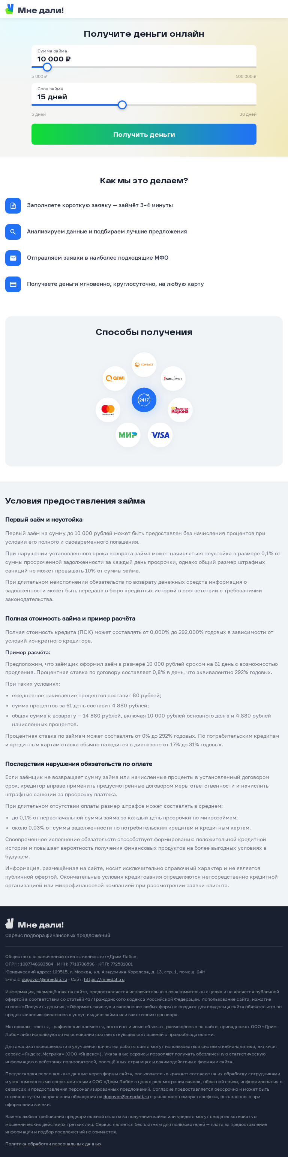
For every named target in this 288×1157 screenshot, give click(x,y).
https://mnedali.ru (104, 979)
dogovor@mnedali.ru (44, 979)
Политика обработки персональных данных (53, 1144)
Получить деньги (144, 134)
